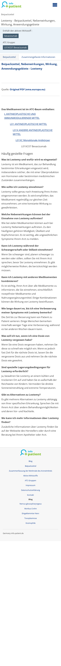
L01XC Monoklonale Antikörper (33, 140)
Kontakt (30, 495)
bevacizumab (10, 35)
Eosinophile (30, 523)
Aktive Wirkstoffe (30, 475)
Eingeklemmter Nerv (30, 513)
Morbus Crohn (30, 508)
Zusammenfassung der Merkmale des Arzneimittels (30, 471)
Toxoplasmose (30, 518)
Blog (30, 461)
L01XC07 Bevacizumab (15, 47)
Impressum (30, 485)
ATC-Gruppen (30, 480)
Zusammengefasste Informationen (38, 57)
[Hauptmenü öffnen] (55, 4)
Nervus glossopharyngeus (31, 504)
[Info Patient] (11, 5)
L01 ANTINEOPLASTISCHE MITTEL (28, 124)
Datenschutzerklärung (30, 490)
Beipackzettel (7, 14)
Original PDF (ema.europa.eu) (27, 89)
